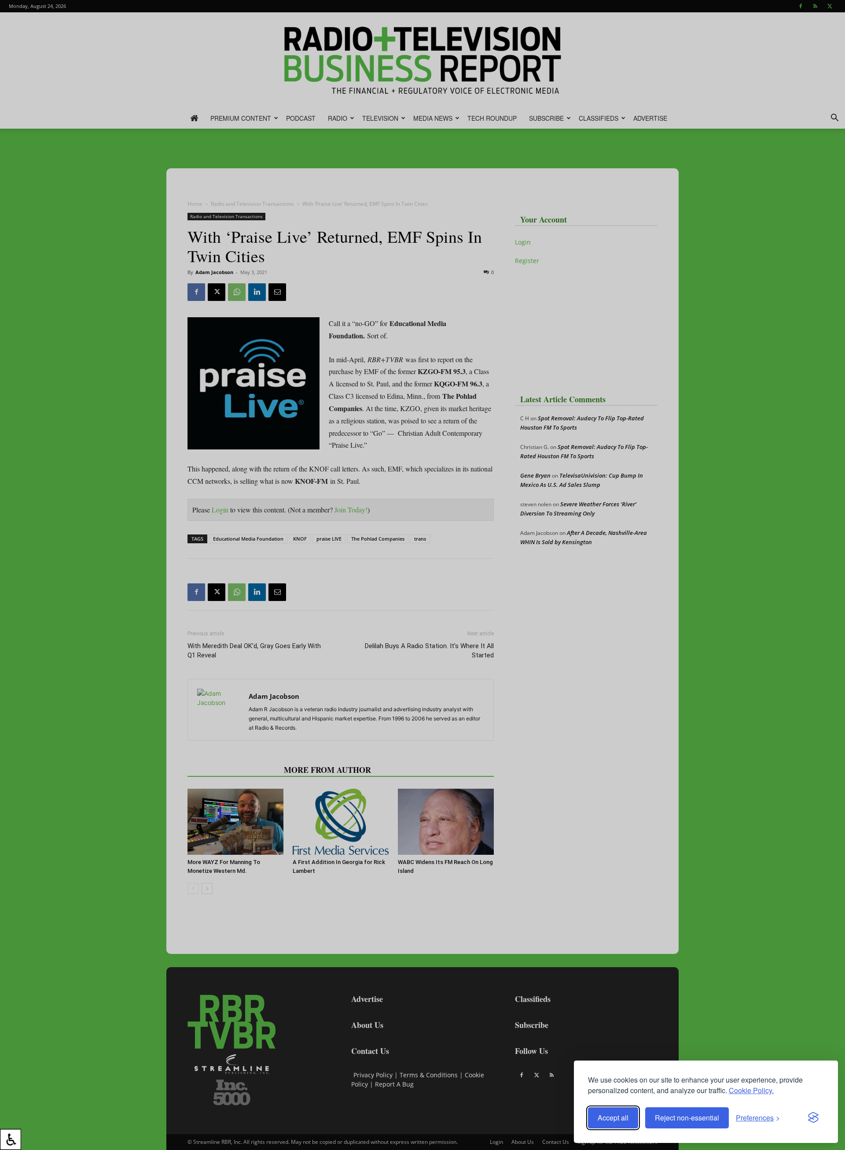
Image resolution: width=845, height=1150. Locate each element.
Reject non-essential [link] (687, 1118)
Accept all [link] (613, 1118)
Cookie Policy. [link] (751, 1090)
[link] (10, 1139)
